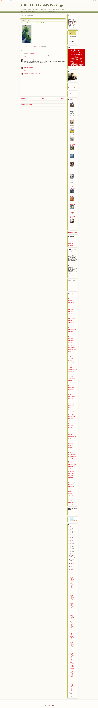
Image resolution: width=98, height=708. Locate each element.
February (72, 692)
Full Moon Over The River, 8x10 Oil (72, 674)
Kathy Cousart (71, 398)
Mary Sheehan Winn (72, 454)
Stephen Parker (71, 497)
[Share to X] (43, 46)
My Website (70, 245)
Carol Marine (70, 307)
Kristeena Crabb (71, 414)
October (72, 557)
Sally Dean (70, 493)
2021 (71, 529)
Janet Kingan (70, 358)
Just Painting (72, 136)
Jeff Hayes (70, 360)
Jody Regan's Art (71, 371)
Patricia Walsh (70, 477)
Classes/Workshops (51, 11)
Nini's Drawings (71, 469)
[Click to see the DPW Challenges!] (73, 521)
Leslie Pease (70, 423)
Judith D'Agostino (71, 378)
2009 (71, 548)
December (72, 552)
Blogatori (71, 196)
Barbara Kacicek (71, 298)
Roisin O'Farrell (71, 489)
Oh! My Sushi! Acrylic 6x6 (72, 689)
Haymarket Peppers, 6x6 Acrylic (72, 670)
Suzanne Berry (71, 502)
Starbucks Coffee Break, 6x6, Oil (72, 685)
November (72, 555)
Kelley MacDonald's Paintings (41, 5)
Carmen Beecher (71, 304)
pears (30, 47)
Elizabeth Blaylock (71, 347)
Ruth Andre (70, 491)
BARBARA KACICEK (72, 213)
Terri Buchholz (71, 504)
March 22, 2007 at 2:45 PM (35, 73)
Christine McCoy (71, 322)
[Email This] (41, 46)
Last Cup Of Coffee (71, 416)
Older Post (63, 98)
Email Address (72, 38)
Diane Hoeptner (71, 336)
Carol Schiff (70, 311)
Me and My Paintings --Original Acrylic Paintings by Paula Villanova (73, 186)
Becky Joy (70, 300)
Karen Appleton (71, 383)
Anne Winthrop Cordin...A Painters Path (72, 118)
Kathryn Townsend (71, 396)
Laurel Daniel (70, 418)
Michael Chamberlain (72, 456)
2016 (71, 537)
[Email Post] (39, 46)
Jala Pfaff (70, 356)
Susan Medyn (70, 500)
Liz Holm (70, 438)
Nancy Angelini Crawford (71, 462)
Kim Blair (70, 409)
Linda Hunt (70, 427)
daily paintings (26, 47)
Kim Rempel (70, 412)
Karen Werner (70, 392)
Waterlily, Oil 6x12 (72, 666)
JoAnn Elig (70, 367)
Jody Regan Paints (72, 128)
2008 (71, 549)
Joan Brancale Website (72, 369)
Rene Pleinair (70, 488)
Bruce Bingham (71, 302)
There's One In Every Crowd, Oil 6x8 (72, 680)
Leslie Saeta (70, 425)
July (71, 563)
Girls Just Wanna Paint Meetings (31, 11)
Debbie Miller (70, 331)
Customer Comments (42, 11)
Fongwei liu (70, 351)
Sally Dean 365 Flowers (72, 145)
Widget (73, 95)
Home (22, 11)
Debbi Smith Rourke (72, 329)
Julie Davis (70, 380)
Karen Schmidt (71, 391)
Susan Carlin (70, 498)
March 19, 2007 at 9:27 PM (33, 53)
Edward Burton (71, 345)
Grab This (70, 95)
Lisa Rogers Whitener (72, 436)
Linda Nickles (70, 429)
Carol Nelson (70, 309)
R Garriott (70, 484)
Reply (25, 56)
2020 (71, 531)
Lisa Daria (70, 434)
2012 (71, 543)
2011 (71, 545)
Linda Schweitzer (71, 432)
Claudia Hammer (71, 324)
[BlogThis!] (42, 46)
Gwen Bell (70, 354)
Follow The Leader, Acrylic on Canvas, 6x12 (72, 632)
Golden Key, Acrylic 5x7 (72, 659)
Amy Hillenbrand (71, 295)
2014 (71, 540)
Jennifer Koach (71, 363)
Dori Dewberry (71, 340)
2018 (71, 534)
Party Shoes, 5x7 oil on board (72, 585)
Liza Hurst (70, 441)
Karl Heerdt (70, 394)
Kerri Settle (70, 407)
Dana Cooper (70, 325)
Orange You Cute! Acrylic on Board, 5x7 (72, 624)
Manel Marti (70, 445)
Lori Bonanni (70, 443)
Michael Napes (71, 458)
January (72, 695)
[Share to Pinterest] (45, 46)
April (71, 568)
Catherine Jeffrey (71, 318)
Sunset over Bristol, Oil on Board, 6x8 (72, 580)
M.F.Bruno (72, 153)
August (72, 561)
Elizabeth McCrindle (72, 349)
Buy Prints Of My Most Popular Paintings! (72, 241)
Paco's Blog (70, 243)
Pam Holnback (71, 475)
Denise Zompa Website (72, 333)
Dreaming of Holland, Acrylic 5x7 (72, 650)
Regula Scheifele (71, 486)
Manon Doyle (70, 447)
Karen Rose (70, 389)
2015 (71, 538)
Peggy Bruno (70, 480)
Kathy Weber (70, 400)
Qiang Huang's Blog (72, 482)
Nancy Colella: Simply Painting (73, 172)
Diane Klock (70, 338)
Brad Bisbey (26, 67)
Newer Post (23, 98)
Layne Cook (70, 420)
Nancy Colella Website (72, 464)
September (73, 559)
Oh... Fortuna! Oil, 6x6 (72, 663)
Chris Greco (70, 320)
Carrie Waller (70, 316)
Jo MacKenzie (70, 365)
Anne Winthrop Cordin (72, 296)
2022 (71, 528)
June (72, 564)
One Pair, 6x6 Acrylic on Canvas (72, 644)
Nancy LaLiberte (71, 468)
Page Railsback (71, 473)
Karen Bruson (72, 204)
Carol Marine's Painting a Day (72, 102)
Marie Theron (70, 450)
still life (32, 47)
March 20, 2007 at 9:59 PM (33, 67)
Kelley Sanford (71, 403)
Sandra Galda (70, 495)
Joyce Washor (70, 376)
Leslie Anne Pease (27, 73)
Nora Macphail (71, 471)
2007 (71, 551)
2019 (71, 532)
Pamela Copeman (73, 168)
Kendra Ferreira (71, 405)
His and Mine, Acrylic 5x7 (72, 655)
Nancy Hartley (70, 466)
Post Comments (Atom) (45, 102)
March (72, 569)
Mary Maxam (70, 452)
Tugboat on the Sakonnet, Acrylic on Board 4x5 (72, 599)
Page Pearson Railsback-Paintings (72, 217)
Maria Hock (70, 449)
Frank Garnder (71, 353)
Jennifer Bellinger (71, 362)
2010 (71, 546)
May (71, 566)
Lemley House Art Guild (72, 421)
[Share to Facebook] (44, 46)
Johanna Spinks (71, 374)
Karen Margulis (71, 387)
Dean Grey (70, 327)
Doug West (70, 342)
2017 (71, 535)
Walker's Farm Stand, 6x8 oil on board (72, 573)
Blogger (54, 705)
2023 (71, 526)
